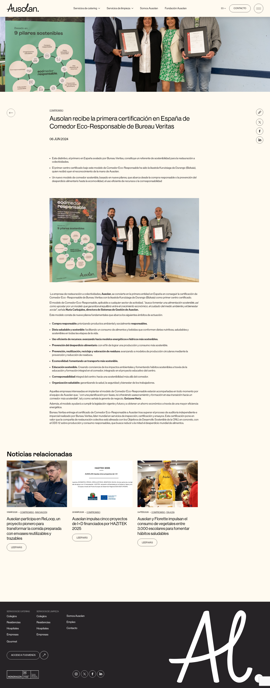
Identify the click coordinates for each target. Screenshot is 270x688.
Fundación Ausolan (176, 8)
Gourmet (12, 641)
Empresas (12, 634)
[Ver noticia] (37, 484)
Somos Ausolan (149, 8)
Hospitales (13, 628)
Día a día (170, 512)
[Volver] (11, 113)
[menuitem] (149, 8)
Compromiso (56, 110)
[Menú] (258, 8)
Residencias (13, 622)
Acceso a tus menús (23, 655)
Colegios (12, 616)
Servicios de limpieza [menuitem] (120, 8)
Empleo (71, 622)
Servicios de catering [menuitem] (87, 8)
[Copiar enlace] (259, 112)
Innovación (41, 512)
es (222, 8)
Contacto (240, 8)
